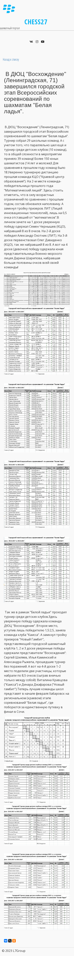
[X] (10, 940)
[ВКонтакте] (5, 940)
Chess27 (36, 21)
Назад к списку (11, 59)
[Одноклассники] (14, 940)
